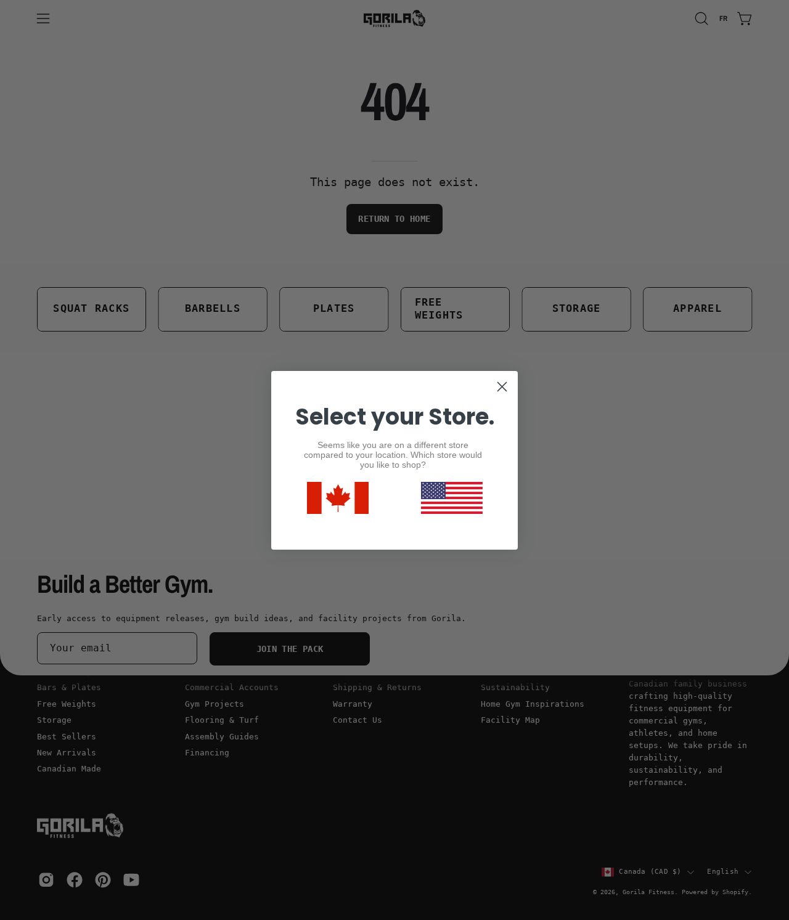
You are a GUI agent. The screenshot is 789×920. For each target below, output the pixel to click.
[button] (452, 498)
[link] (338, 498)
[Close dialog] (502, 386)
